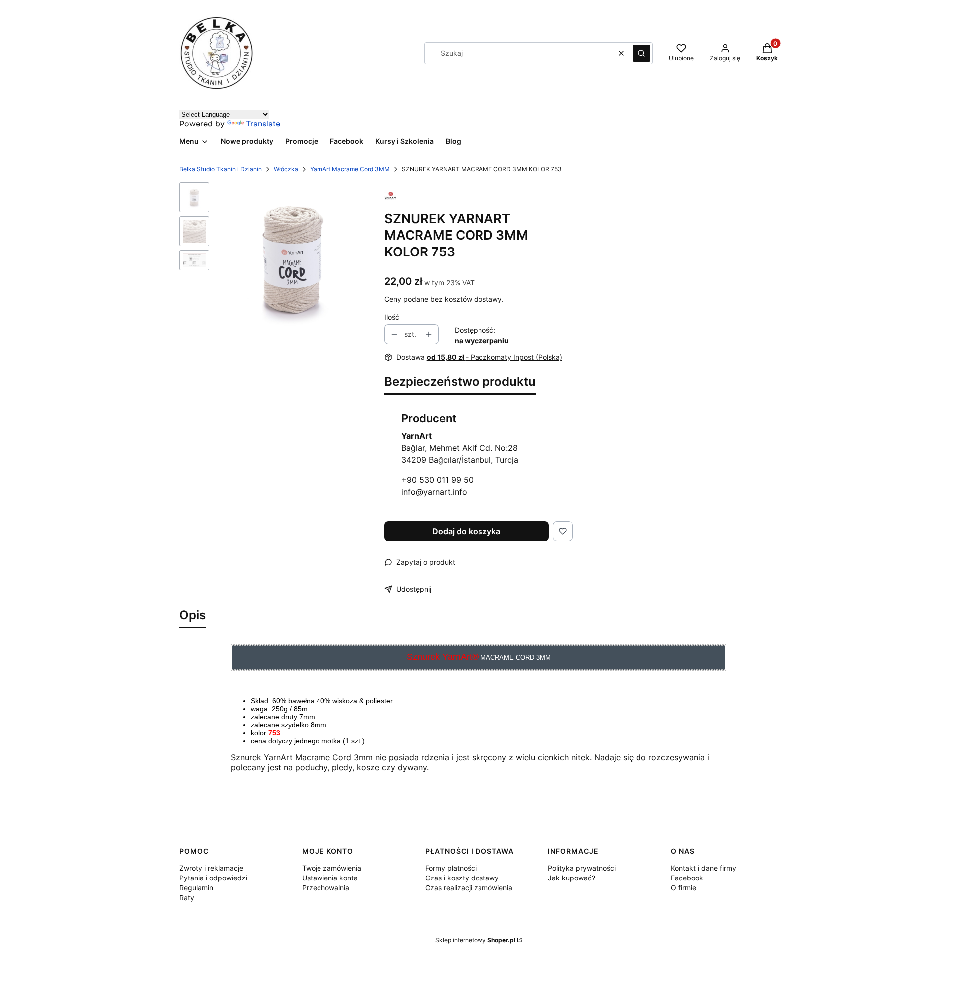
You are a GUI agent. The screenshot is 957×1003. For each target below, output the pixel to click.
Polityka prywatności (582, 868)
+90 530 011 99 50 (437, 480)
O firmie (683, 887)
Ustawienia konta (330, 878)
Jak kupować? (571, 878)
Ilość (391, 317)
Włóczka (286, 169)
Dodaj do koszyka (466, 531)
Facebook (687, 878)
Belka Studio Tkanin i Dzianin (220, 169)
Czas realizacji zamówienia (468, 887)
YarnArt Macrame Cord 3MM (350, 169)
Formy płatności (451, 868)
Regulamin (196, 887)
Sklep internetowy (475, 940)
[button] (641, 53)
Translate (263, 123)
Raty (186, 897)
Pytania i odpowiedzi (213, 878)
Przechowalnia (325, 887)
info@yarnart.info (434, 492)
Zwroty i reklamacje (211, 868)
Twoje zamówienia (331, 868)
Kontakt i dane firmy (703, 868)
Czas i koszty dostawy (462, 878)
